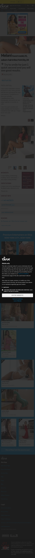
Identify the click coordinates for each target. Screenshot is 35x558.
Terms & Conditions (23, 273)
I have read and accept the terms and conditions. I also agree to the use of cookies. (18, 290)
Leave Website (17, 301)
